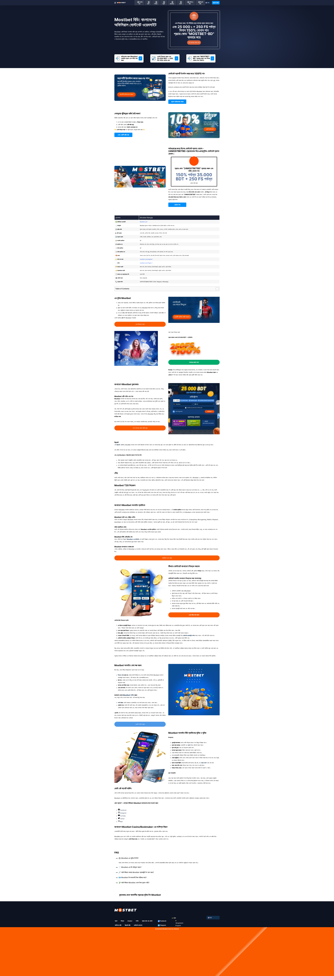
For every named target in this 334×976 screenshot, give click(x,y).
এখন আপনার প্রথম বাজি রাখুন (140, 428)
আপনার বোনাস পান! (194, 362)
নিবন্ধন (119, 675)
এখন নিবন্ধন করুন (140, 324)
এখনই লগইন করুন (140, 724)
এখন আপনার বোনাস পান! (194, 42)
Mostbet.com (143, 221)
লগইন (119, 702)
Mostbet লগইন (128, 695)
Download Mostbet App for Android (167, 929)
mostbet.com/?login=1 (146, 263)
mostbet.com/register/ (146, 259)
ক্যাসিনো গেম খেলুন (167, 558)
